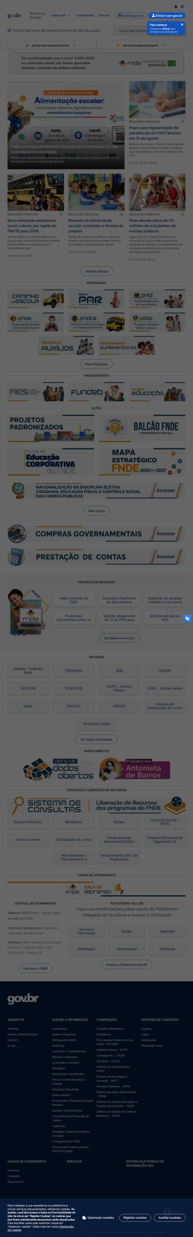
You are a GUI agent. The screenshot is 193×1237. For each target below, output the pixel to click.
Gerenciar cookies (101, 1217)
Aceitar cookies (170, 1217)
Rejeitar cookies (135, 1217)
